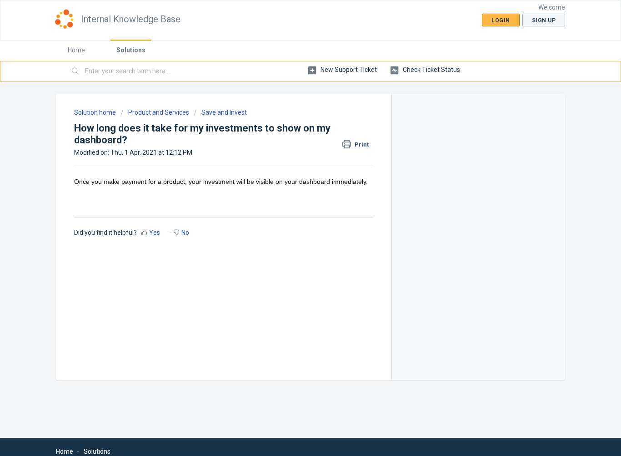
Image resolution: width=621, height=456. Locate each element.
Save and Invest (224, 112)
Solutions (130, 50)
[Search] (75, 71)
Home (76, 50)
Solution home (95, 112)
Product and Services (158, 112)
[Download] (293, 107)
